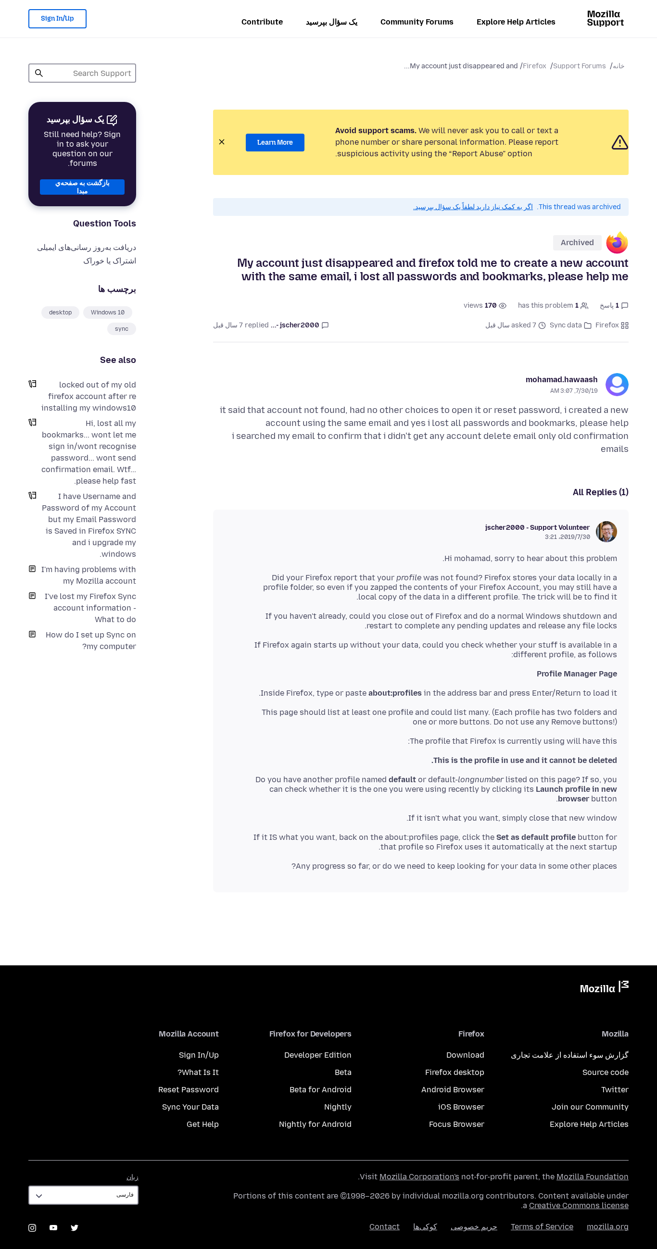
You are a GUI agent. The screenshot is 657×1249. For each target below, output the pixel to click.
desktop (60, 312)
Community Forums (417, 21)
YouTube (53, 1228)
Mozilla (605, 988)
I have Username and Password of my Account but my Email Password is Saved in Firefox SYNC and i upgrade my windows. (89, 525)
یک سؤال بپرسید (331, 21)
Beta (343, 1072)
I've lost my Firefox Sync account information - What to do (90, 608)
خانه (619, 66)
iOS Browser (461, 1107)
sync (121, 328)
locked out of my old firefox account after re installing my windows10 (88, 396)
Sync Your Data (190, 1107)
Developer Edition (318, 1055)
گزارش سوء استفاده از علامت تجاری (570, 1055)
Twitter (615, 1089)
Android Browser (452, 1089)
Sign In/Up (57, 18)
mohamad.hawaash (562, 379)
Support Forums (579, 66)
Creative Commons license (579, 1205)
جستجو (39, 73)
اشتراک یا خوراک (109, 260)
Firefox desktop (454, 1072)
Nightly (338, 1107)
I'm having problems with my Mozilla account (88, 575)
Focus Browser (456, 1124)
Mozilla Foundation (592, 1176)
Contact (384, 1226)
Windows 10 (108, 312)
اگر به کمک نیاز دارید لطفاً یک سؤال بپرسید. (473, 207)
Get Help (203, 1124)
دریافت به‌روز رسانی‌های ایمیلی (86, 247)
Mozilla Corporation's (419, 1176)
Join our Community (590, 1107)
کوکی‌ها (425, 1226)
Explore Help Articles (516, 21)
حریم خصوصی (474, 1226)
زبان (132, 1177)
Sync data (566, 325)
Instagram (32, 1228)
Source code (605, 1072)
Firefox (534, 66)
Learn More (275, 142)
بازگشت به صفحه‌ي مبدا (82, 187)
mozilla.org (608, 1226)
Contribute (262, 21)
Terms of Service (542, 1226)
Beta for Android (321, 1089)
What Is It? (198, 1072)
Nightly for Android (315, 1124)
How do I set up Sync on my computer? (91, 640)
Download (465, 1055)
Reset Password (188, 1089)
